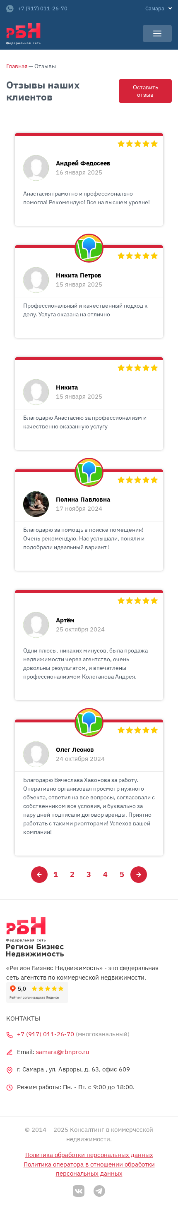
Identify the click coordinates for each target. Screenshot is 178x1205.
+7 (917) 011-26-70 (42, 8)
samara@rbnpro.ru (62, 1052)
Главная (16, 66)
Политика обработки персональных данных (89, 1155)
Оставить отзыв (145, 91)
